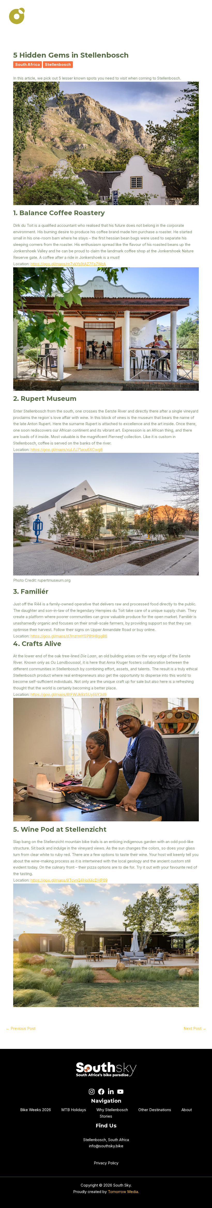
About (186, 1110)
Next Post (195, 1028)
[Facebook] (101, 1091)
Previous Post (20, 1028)
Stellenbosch (58, 64)
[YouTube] (120, 1091)
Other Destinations (154, 1110)
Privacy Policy (106, 1163)
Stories (106, 1116)
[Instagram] (91, 1091)
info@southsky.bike (106, 1146)
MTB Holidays (73, 1110)
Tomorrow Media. (123, 1191)
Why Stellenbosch (112, 1110)
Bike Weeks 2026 (35, 1110)
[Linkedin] (111, 1091)
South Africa (27, 64)
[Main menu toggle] (197, 16)
